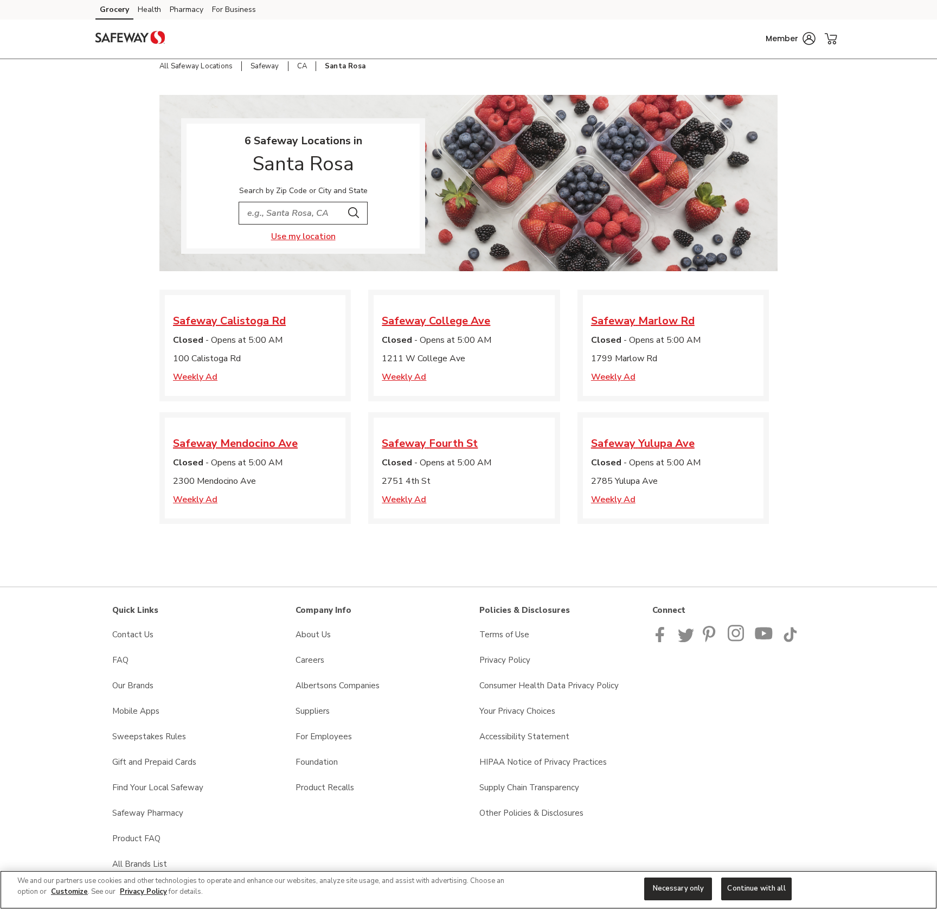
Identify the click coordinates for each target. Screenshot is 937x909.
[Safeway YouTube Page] (764, 639)
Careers (310, 660)
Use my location (303, 236)
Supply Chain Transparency (529, 787)
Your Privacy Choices (517, 711)
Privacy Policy (504, 660)
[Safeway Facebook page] (662, 639)
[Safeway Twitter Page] (686, 639)
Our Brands (132, 685)
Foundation (317, 762)
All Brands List (139, 864)
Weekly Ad (195, 377)
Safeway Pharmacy (147, 813)
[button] (790, 38)
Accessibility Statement (524, 736)
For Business (234, 9)
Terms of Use (504, 634)
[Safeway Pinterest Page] (711, 639)
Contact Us (132, 634)
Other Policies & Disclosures (531, 813)
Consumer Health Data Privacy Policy (549, 685)
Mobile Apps (135, 711)
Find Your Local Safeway (157, 787)
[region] (468, 889)
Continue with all (756, 888)
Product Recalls (325, 787)
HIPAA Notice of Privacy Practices (543, 762)
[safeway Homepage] (130, 39)
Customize (69, 892)
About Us (313, 634)
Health (149, 9)
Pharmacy (186, 9)
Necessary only (678, 888)
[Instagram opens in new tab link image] (736, 639)
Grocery (114, 9)
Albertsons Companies (338, 685)
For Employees (324, 736)
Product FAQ (136, 838)
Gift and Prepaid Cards (154, 762)
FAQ (120, 660)
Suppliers (313, 711)
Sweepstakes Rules (149, 736)
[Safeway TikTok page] (790, 639)
